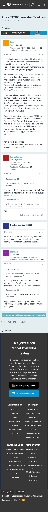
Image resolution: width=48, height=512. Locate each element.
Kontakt (15, 433)
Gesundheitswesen (33, 433)
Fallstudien (15, 425)
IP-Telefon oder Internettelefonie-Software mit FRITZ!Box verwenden (24, 193)
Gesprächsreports (15, 465)
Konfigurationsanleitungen (33, 466)
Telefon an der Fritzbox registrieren (19, 190)
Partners (15, 417)
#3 (43, 232)
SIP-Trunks (15, 477)
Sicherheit (33, 476)
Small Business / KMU (33, 413)
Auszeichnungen (15, 421)
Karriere (15, 413)
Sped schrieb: (11, 179)
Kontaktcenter (33, 417)
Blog (33, 453)
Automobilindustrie (33, 437)
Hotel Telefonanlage (33, 425)
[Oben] (20, 500)
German (20, 491)
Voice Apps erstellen (15, 453)
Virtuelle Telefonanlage (15, 449)
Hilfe (15, 500)
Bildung (33, 429)
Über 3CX (15, 409)
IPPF (11, 491)
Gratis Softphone (15, 461)
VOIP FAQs (33, 461)
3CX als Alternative (33, 472)
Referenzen (33, 480)
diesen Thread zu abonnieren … (26, 280)
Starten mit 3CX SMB (33, 449)
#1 (43, 54)
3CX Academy (33, 457)
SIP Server (15, 457)
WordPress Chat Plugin (15, 469)
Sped (5, 20)
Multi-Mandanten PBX (33, 421)
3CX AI (15, 473)
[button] (4, 5)
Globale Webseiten (15, 429)
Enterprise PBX (33, 409)
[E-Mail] (19, 322)
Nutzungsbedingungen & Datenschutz (27, 496)
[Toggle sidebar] (44, 4)
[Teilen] (39, 54)
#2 (43, 173)
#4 (43, 264)
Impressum (7, 500)
